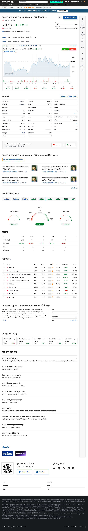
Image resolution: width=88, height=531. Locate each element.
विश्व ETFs (17, 7)
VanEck (75, 113)
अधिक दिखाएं (74, 188)
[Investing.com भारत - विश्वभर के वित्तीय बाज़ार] (9, 2)
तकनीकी (28, 37)
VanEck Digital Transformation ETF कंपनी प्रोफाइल (26, 305)
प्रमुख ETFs (11, 7)
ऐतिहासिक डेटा (16, 41)
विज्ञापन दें (49, 485)
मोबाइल (4, 482)
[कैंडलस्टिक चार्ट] (4, 46)
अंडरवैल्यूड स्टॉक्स (39, 7)
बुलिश (71, 145)
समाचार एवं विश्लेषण (18, 37)
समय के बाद (7, 31)
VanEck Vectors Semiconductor (72, 339)
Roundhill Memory (54, 339)
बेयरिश (57, 145)
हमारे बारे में (49, 482)
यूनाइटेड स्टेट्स (73, 320)
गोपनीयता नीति (74, 526)
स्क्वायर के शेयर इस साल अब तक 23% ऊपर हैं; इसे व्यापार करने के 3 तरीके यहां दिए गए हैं (55, 168)
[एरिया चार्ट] (7, 46)
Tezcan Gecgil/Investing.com (9, 171)
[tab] (6, 199)
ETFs (5, 7)
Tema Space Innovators (25, 339)
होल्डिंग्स (9, 41)
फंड (21, 7)
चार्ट (9, 37)
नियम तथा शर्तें (65, 526)
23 (76, 123)
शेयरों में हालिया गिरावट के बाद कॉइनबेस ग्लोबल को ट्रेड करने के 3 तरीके (15, 168)
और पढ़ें (4, 320)
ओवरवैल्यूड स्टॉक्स (47, 7)
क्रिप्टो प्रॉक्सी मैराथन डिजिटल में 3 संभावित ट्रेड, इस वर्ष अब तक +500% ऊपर (15, 179)
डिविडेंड (22, 41)
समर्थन (48, 489)
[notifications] (81, 1)
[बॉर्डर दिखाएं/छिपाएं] (40, 46)
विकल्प (27, 41)
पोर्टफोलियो (5, 485)
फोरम (34, 37)
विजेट (4, 489)
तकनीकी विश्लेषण (10, 193)
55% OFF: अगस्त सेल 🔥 (56, 1)
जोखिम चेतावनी (83, 526)
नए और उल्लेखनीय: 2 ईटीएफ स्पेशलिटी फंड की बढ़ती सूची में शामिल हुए (55, 179)
